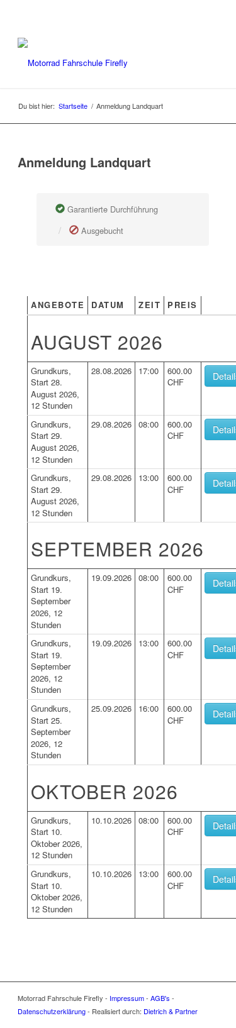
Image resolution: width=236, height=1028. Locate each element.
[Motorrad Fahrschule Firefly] (98, 63)
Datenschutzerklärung (52, 1011)
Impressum (127, 998)
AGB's (160, 998)
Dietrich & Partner (170, 1011)
